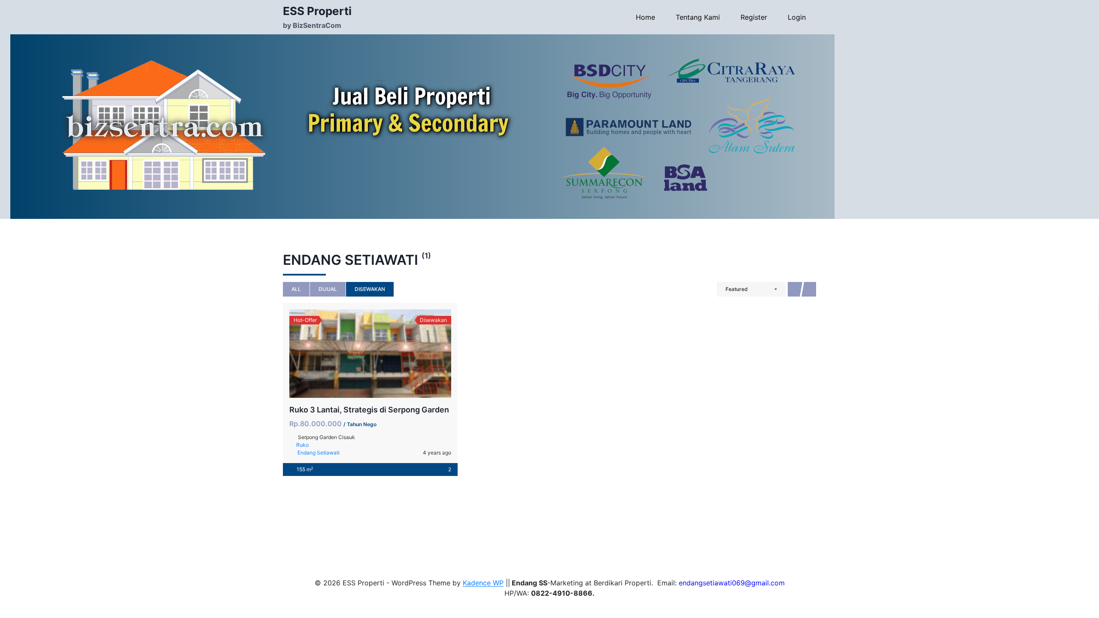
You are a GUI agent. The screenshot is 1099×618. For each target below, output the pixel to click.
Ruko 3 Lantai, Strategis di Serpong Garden (369, 409)
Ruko (302, 445)
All (296, 289)
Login (797, 17)
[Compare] (389, 353)
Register (754, 17)
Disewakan (370, 289)
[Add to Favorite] (370, 353)
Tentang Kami (698, 17)
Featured (737, 289)
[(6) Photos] (351, 353)
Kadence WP (483, 583)
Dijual (328, 289)
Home (645, 17)
